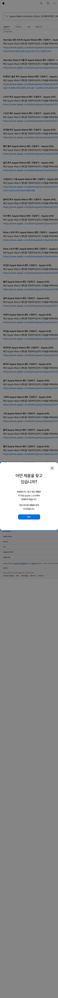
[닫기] (52, 468)
